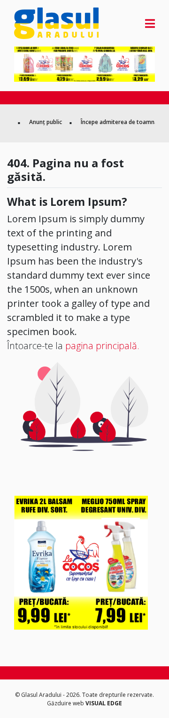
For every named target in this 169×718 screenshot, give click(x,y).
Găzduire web (66, 703)
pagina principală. (102, 345)
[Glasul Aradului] (35, 23)
